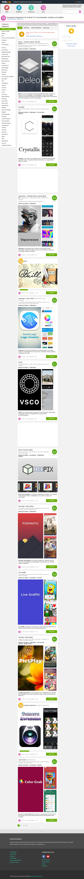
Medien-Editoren (5, 96)
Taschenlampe (5, 125)
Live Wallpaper (13, 858)
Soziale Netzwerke (6, 118)
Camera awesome (36, 705)
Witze (3, 138)
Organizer (4, 107)
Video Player (5, 134)
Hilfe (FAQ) (44, 866)
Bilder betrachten (6, 61)
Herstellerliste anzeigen (71, 43)
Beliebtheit (26, 27)
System (3, 42)
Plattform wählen (71, 46)
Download (4, 72)
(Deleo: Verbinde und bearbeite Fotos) (35, 43)
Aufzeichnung (5, 54)
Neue (19, 27)
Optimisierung (5, 105)
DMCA (40, 876)
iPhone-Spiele (13, 854)
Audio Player (5, 50)
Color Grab (22, 760)
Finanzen (4, 74)
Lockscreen (4, 94)
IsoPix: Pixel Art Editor (25, 450)
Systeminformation (6, 123)
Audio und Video (5, 31)
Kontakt (43, 864)
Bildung (3, 33)
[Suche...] (80, 11)
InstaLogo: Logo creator (26, 298)
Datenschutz (5, 70)
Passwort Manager (6, 109)
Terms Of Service (34, 876)
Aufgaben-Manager (6, 52)
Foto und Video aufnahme (8, 76)
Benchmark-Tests (6, 56)
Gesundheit (4, 78)
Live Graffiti (22, 572)
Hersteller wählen (46, 859)
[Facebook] (44, 857)
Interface (4, 85)
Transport (4, 129)
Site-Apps (4, 116)
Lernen (3, 92)
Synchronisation (5, 121)
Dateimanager (5, 67)
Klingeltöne (12, 856)
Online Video (5, 103)
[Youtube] (48, 857)
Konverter (4, 87)
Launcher (4, 89)
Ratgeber (4, 112)
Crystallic (21, 107)
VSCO (20, 362)
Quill (25, 261)
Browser (3, 63)
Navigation (4, 40)
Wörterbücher (5, 141)
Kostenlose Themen (14, 862)
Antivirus (4, 47)
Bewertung (46, 27)
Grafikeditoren (5, 83)
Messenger (4, 98)
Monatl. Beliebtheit (36, 27)
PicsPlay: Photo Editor (25, 637)
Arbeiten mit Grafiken (7, 29)
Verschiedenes (5, 44)
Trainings (4, 127)
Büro (3, 35)
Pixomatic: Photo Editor (26, 506)
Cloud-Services (5, 65)
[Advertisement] (8, 174)
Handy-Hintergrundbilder (15, 860)
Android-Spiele (13, 852)
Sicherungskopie (6, 114)
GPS (3, 81)
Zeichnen (4, 143)
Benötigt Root (5, 58)
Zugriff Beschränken (6, 145)
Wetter (3, 136)
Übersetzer (4, 132)
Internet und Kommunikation (8, 38)
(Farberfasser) (30, 760)
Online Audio (5, 101)
